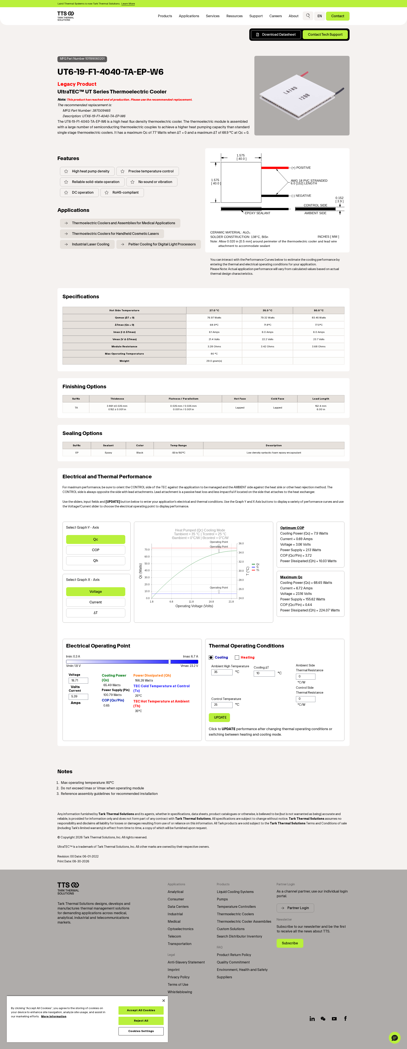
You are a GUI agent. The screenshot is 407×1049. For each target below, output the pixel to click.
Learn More (128, 3)
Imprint (174, 970)
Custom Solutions (231, 929)
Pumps (222, 899)
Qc (95, 539)
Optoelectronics (181, 929)
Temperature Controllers (236, 906)
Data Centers (178, 906)
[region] (87, 1018)
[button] (308, 16)
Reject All (141, 1020)
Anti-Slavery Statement (186, 962)
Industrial (175, 914)
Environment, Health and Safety (242, 970)
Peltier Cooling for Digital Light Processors (162, 244)
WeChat (323, 1018)
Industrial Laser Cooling (90, 244)
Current (95, 602)
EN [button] (320, 16)
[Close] (163, 1000)
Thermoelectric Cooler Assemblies (244, 921)
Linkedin (312, 1018)
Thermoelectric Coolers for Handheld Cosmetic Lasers (115, 234)
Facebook (345, 1018)
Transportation (179, 944)
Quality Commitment (233, 962)
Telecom (174, 936)
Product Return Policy (234, 955)
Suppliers (224, 977)
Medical (174, 921)
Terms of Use (178, 984)
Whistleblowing (180, 992)
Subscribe (290, 943)
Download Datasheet (279, 34)
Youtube (334, 1018)
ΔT (96, 613)
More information (53, 1016)
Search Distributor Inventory (239, 936)
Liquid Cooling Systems (235, 892)
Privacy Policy (179, 977)
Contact (337, 16)
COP (95, 550)
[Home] (65, 16)
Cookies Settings (141, 1031)
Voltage (95, 592)
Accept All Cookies (141, 1010)
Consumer (176, 899)
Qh (95, 561)
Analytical (175, 892)
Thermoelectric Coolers (235, 914)
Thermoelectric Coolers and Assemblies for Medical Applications (123, 223)
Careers (275, 16)
